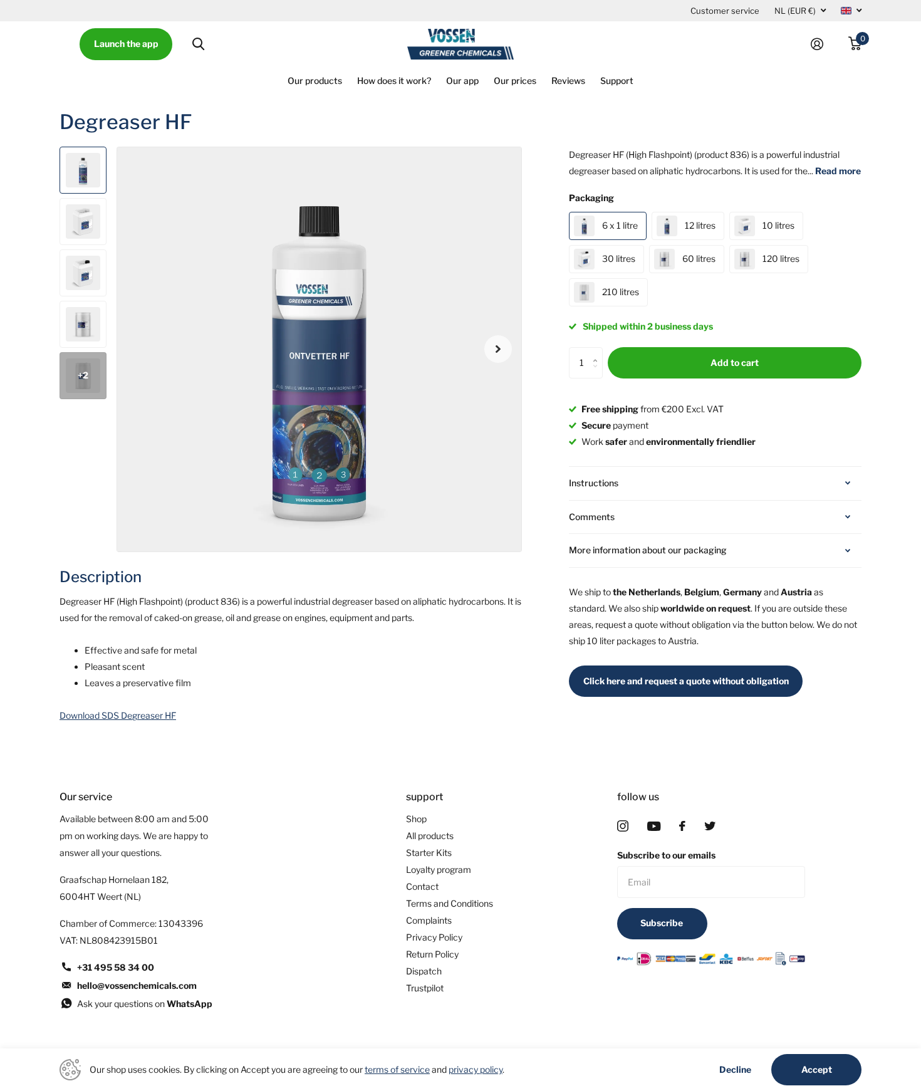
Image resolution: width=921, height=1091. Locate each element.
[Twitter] (709, 826)
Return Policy (432, 954)
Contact (422, 886)
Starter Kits (429, 852)
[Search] (198, 44)
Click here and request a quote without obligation (686, 681)
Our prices (515, 80)
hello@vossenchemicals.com (137, 985)
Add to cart (734, 362)
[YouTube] (653, 826)
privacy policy (475, 1069)
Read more (838, 170)
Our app (462, 80)
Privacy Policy (434, 937)
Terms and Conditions (449, 903)
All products (430, 835)
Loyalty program (438, 869)
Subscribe (662, 922)
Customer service (724, 11)
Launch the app (126, 43)
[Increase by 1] (598, 352)
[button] (498, 349)
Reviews (568, 80)
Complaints (429, 920)
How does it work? (394, 80)
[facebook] (682, 826)
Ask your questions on (144, 1003)
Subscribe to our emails (666, 855)
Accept (816, 1069)
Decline (735, 1070)
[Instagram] (622, 826)
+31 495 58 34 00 (115, 967)
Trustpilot (425, 988)
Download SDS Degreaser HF (118, 715)
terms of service (397, 1069)
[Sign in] (822, 44)
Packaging (591, 197)
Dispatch (424, 971)
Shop (416, 818)
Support (616, 80)
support (424, 797)
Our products (315, 80)
